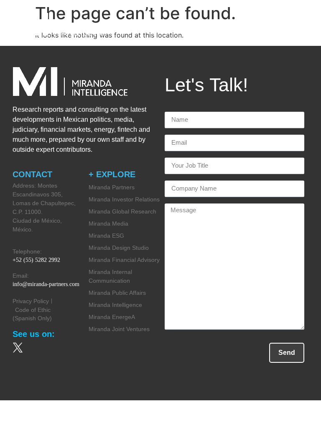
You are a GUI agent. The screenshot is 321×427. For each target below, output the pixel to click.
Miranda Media (108, 223)
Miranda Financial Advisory (124, 259)
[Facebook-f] (46, 347)
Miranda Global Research (122, 211)
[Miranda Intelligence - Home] (58, 24)
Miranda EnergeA (112, 317)
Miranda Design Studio (119, 247)
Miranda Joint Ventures (119, 329)
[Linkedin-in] (74, 347)
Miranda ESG (106, 235)
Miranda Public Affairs (117, 292)
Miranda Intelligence (115, 304)
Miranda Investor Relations (124, 199)
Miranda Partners (112, 187)
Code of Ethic (33, 309)
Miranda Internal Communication (110, 276)
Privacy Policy (31, 301)
